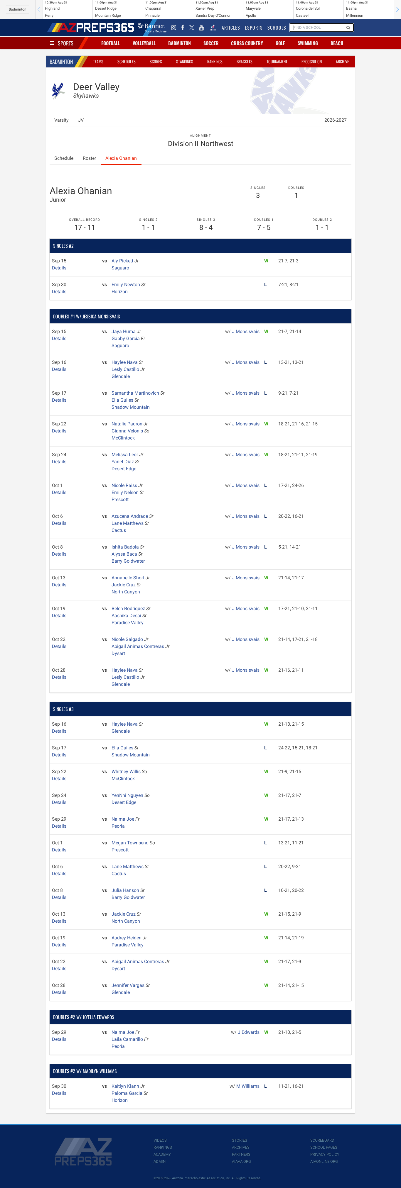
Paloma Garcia (128, 1093)
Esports (254, 27)
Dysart (118, 653)
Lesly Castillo (126, 369)
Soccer (211, 43)
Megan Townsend (131, 843)
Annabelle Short (129, 578)
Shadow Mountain (131, 407)
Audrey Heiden (127, 938)
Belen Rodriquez (129, 608)
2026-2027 (335, 120)
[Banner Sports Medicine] (152, 27)
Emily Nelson (126, 492)
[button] (397, 9)
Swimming (308, 43)
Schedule (63, 158)
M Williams (248, 1086)
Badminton (17, 9)
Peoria (118, 826)
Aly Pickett (123, 261)
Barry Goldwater (128, 561)
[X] (191, 27)
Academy (162, 1154)
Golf (280, 43)
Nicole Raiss (125, 485)
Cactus (119, 530)
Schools (276, 27)
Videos (160, 1140)
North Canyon (126, 592)
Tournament (277, 61)
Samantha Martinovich (136, 393)
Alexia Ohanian (121, 158)
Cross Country (247, 43)
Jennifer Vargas (129, 985)
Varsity (61, 120)
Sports (65, 43)
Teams (98, 61)
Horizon (120, 291)
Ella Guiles (123, 400)
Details (59, 268)
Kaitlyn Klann (126, 1086)
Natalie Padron (128, 424)
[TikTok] (213, 27)
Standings (184, 61)
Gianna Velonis (128, 431)
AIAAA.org (241, 1161)
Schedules (126, 61)
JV (81, 120)
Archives (241, 1147)
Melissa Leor (125, 454)
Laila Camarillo (128, 1039)
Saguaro (120, 268)
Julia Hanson (126, 890)
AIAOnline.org (324, 1161)
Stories (239, 1140)
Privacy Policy (324, 1154)
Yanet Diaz (123, 461)
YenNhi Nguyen (128, 795)
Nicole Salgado (128, 639)
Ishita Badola (126, 547)
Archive (342, 61)
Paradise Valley (128, 622)
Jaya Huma (124, 331)
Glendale (121, 376)
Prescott (120, 499)
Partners (241, 1154)
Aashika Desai (127, 615)
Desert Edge (124, 468)
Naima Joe (123, 819)
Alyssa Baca (125, 554)
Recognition (311, 61)
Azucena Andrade (130, 516)
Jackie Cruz (124, 585)
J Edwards (249, 1032)
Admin (160, 1161)
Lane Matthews (128, 523)
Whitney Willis (127, 771)
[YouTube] (201, 27)
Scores (156, 61)
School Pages (323, 1147)
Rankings (215, 61)
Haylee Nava (125, 362)
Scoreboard (322, 1140)
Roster (89, 158)
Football (110, 43)
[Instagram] (174, 27)
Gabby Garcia (126, 338)
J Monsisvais (246, 331)
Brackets (244, 61)
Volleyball (144, 43)
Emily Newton (126, 284)
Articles (231, 27)
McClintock (123, 438)
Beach (337, 43)
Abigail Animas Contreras (138, 646)
